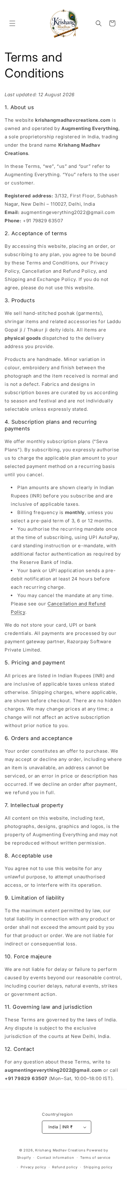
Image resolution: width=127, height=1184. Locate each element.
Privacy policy (33, 1167)
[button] (12, 23)
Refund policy (64, 1167)
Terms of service (95, 1157)
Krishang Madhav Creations (60, 1150)
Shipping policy (98, 1167)
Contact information (55, 1157)
